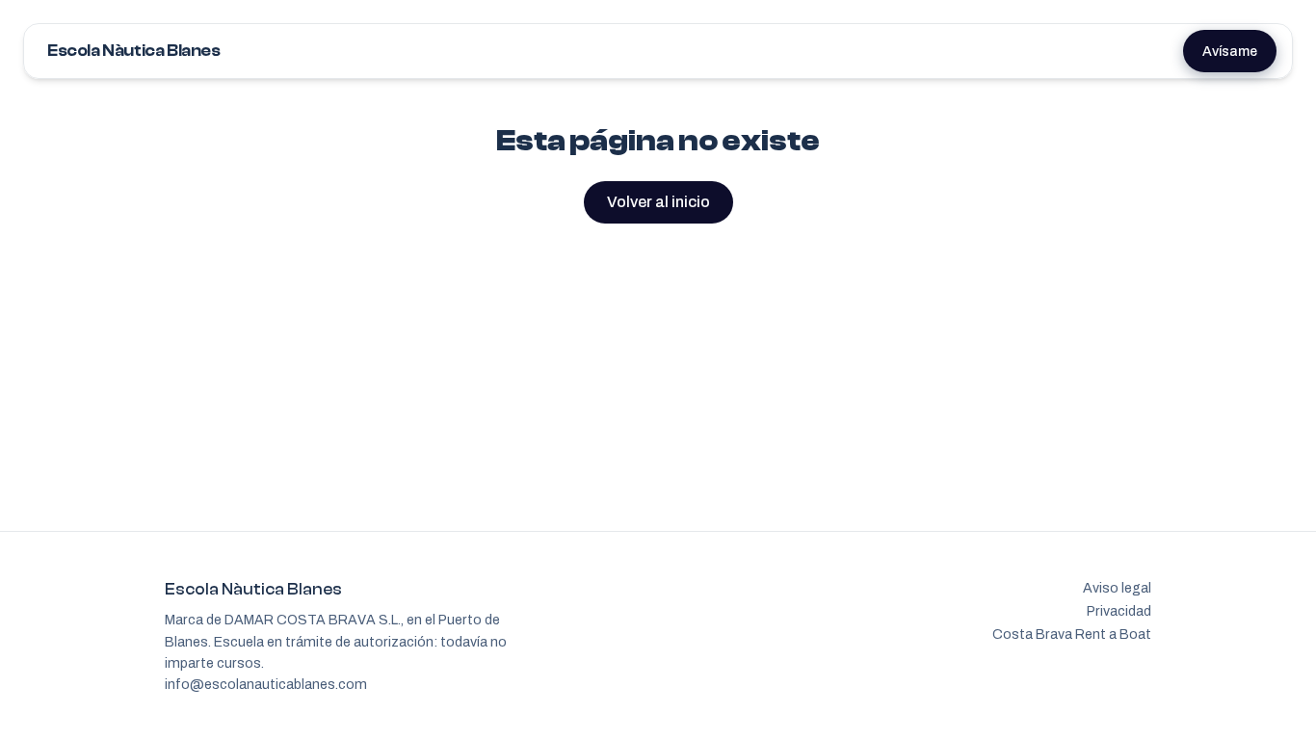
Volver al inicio (658, 202)
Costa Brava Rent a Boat (1071, 634)
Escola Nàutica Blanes (134, 50)
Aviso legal (1117, 587)
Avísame (1229, 51)
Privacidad (1119, 611)
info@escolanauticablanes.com (266, 684)
